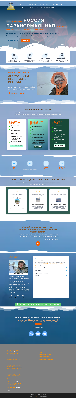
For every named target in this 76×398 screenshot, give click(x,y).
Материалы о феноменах (29, 4)
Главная (19, 4)
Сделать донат (35, 7)
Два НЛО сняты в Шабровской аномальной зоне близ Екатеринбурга (14, 370)
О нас (28, 7)
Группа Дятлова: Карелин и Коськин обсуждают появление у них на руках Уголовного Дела (14, 374)
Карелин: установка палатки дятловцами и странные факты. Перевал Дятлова (14, 365)
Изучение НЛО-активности (41, 273)
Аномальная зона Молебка (41, 267)
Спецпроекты (20, 7)
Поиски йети (38, 270)
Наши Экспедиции (57, 4)
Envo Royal (37, 396)
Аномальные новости (44, 4)
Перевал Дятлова (39, 259)
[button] (51, 259)
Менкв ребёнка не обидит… (13, 389)
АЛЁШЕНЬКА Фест (39, 275)
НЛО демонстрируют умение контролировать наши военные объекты (14, 350)
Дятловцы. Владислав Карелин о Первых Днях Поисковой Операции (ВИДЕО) (14, 380)
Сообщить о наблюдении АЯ (48, 7)
